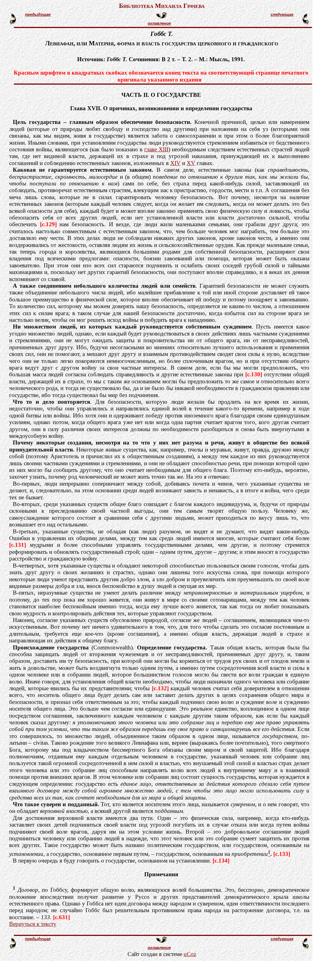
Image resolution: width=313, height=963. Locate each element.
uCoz (190, 954)
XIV (175, 163)
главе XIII (156, 149)
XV (191, 163)
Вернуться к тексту (32, 924)
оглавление (159, 23)
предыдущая (38, 14)
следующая (282, 14)
